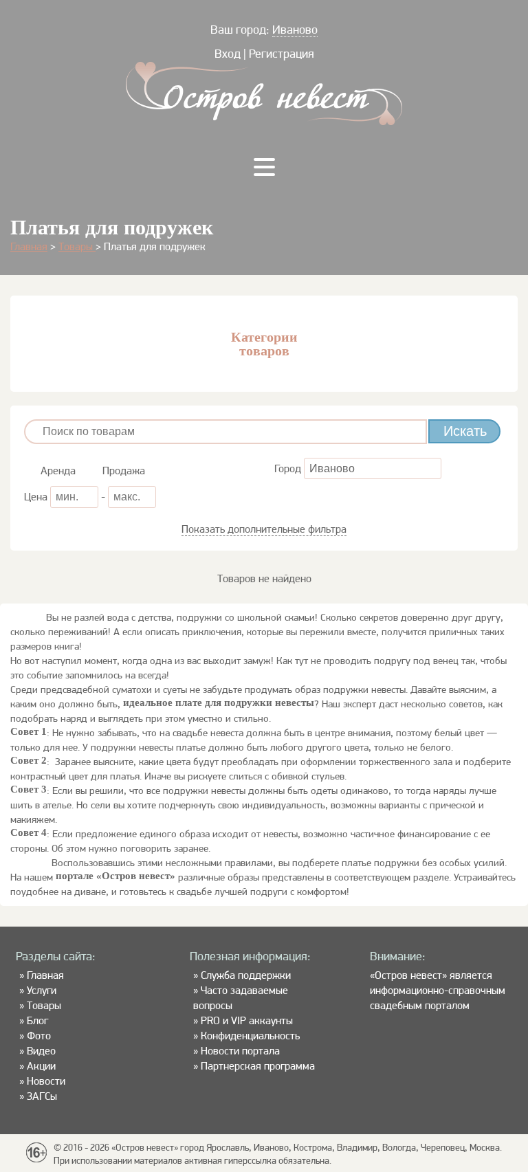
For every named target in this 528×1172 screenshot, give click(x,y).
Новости (46, 1080)
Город (289, 468)
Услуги (41, 990)
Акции (41, 1065)
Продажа (122, 470)
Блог (37, 1020)
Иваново (295, 29)
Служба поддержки (246, 975)
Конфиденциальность (250, 1035)
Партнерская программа (258, 1065)
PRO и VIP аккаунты (247, 1020)
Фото (39, 1035)
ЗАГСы (42, 1096)
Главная (28, 246)
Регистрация (281, 53)
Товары (77, 246)
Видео (41, 1050)
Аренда (57, 470)
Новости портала (240, 1050)
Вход (227, 53)
